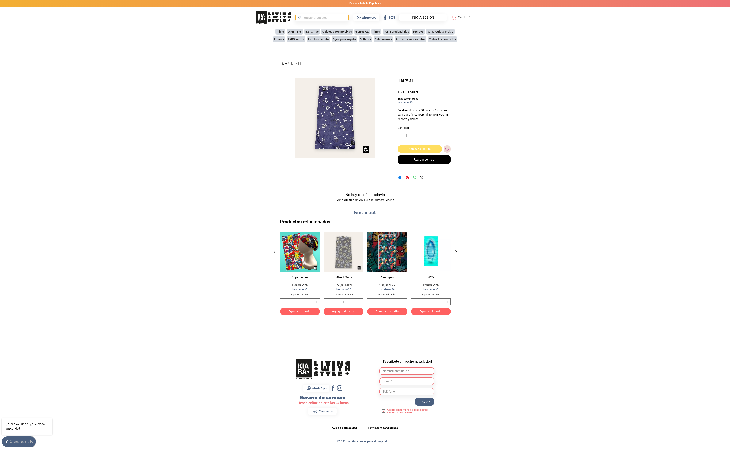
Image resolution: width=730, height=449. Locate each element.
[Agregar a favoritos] (447, 149)
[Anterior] (274, 252)
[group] (365, 274)
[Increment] (316, 302)
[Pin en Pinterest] (407, 178)
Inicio (283, 63)
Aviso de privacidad (345, 428)
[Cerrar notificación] (49, 421)
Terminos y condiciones (383, 428)
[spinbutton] (299, 302)
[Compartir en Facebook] (400, 178)
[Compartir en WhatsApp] (414, 178)
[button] (462, 17)
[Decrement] (283, 302)
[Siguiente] (456, 252)
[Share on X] (421, 178)
